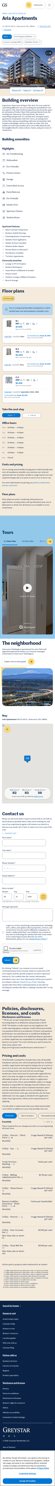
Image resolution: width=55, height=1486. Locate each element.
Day (15, 892)
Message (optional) (10, 907)
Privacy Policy (43, 1468)
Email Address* (8, 876)
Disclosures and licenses (14, 1383)
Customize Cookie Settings (14, 1417)
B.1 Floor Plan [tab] (28, 541)
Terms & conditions (11, 1393)
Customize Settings (27, 1473)
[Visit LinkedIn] (9, 1436)
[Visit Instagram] (4, 1436)
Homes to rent (9, 1313)
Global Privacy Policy (37, 939)
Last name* (7, 850)
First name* (7, 838)
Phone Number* (9, 863)
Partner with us (10, 1355)
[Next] (52, 1122)
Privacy (6, 1389)
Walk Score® (38, 796)
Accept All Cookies (27, 1481)
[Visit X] (14, 1436)
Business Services (10, 1361)
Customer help (9, 1324)
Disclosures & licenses (12, 1398)
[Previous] (44, 1122)
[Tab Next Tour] (50, 541)
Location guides (9, 1338)
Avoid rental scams (10, 1319)
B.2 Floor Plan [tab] (45, 541)
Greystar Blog (8, 1348)
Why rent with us (10, 1343)
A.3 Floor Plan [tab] (10, 541)
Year (28, 892)
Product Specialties (11, 1375)
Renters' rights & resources (14, 1403)
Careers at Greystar (11, 1366)
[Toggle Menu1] (49, 5)
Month (5, 892)
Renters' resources (10, 1333)
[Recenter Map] (7, 729)
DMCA (5, 1408)
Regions (6, 1371)
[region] (27, 1468)
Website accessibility (11, 1413)
